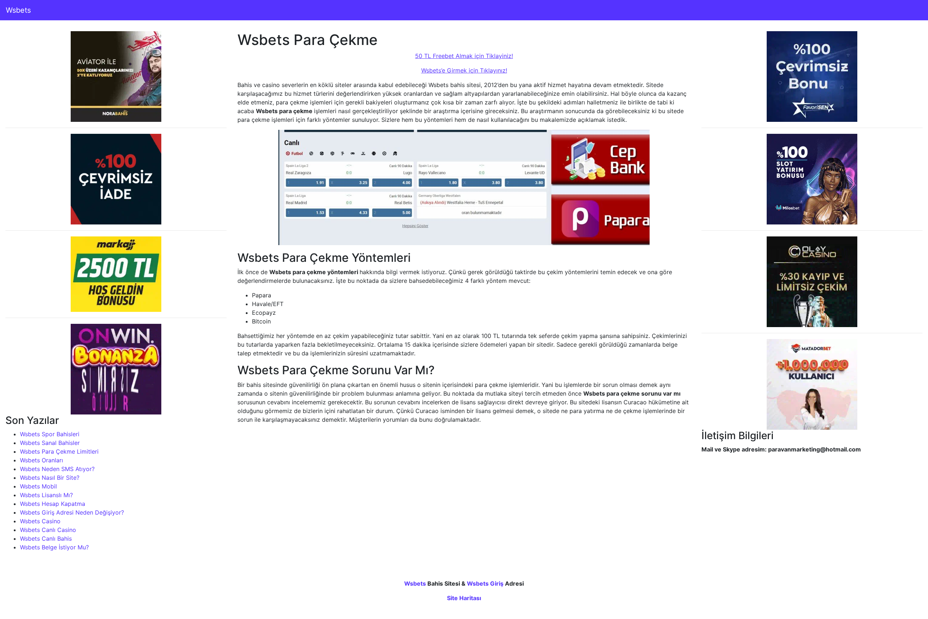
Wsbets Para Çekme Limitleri (59, 451)
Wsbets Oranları (41, 460)
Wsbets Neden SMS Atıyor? (57, 468)
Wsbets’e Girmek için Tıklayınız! (464, 70)
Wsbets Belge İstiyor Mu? (54, 547)
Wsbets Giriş (485, 583)
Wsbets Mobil (38, 486)
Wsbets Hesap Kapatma (52, 503)
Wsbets (18, 10)
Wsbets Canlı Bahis (46, 538)
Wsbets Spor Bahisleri (49, 434)
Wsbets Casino (40, 521)
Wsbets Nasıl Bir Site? (49, 477)
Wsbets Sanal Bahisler (50, 442)
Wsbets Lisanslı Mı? (46, 495)
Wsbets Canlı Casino (48, 529)
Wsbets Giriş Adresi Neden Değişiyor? (72, 512)
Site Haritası (464, 598)
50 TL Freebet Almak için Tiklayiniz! (464, 55)
